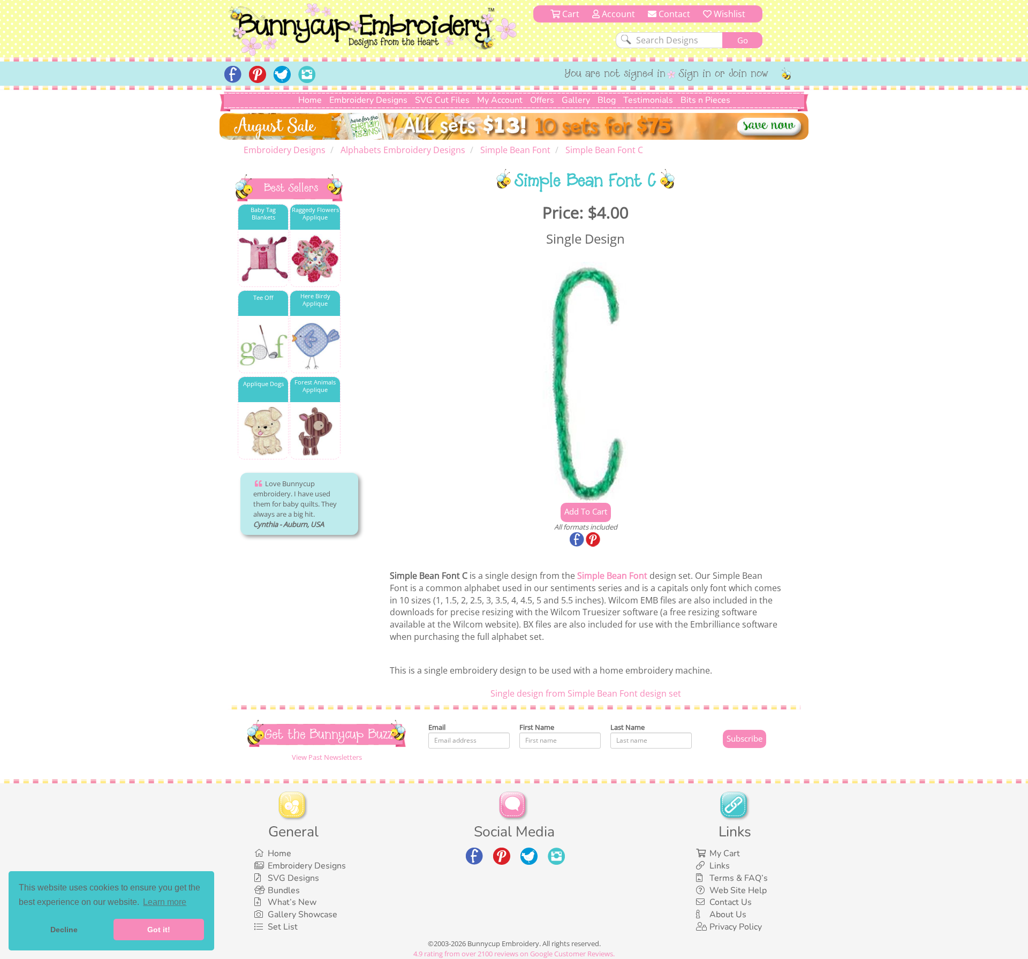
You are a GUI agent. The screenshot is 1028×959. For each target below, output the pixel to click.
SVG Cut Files (442, 100)
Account (617, 14)
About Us (727, 914)
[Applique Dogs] (263, 431)
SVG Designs (293, 878)
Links (719, 866)
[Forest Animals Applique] (315, 431)
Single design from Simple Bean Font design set (585, 693)
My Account (500, 100)
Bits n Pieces (705, 100)
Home (310, 100)
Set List (283, 927)
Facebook (578, 540)
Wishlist (728, 14)
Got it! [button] (158, 929)
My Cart (724, 853)
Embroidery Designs (368, 100)
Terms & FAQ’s (738, 878)
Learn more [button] (164, 902)
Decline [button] (64, 929)
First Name (536, 727)
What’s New (292, 902)
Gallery (576, 100)
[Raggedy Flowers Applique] (315, 259)
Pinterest (594, 540)
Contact (673, 14)
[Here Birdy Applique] (315, 345)
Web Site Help (738, 890)
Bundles (284, 890)
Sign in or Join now (723, 74)
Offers (542, 100)
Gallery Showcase (302, 914)
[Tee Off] (263, 345)
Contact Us (730, 902)
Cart (569, 14)
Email (436, 727)
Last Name (627, 727)
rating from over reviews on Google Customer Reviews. (514, 953)
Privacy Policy (735, 927)
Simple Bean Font (612, 576)
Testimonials (648, 100)
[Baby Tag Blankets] (263, 259)
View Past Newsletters (327, 757)
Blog (607, 100)
